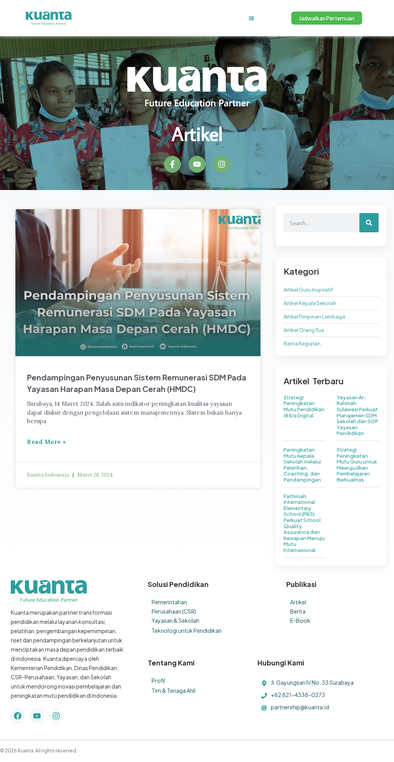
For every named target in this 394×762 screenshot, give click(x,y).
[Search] (369, 222)
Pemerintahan (169, 602)
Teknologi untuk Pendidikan (187, 630)
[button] (251, 18)
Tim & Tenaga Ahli (173, 690)
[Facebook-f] (172, 164)
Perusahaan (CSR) (174, 611)
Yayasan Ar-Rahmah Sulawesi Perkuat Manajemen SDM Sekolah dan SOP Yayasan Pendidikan (357, 415)
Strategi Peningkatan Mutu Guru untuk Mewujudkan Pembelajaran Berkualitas (357, 465)
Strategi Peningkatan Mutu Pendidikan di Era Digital (304, 406)
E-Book (300, 620)
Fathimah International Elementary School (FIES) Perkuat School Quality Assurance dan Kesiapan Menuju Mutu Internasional (304, 523)
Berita (298, 611)
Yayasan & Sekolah (175, 620)
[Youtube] (197, 164)
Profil (158, 680)
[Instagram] (221, 164)
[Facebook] (18, 716)
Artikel (298, 602)
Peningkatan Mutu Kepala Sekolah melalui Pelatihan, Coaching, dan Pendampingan (302, 465)
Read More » (46, 441)
